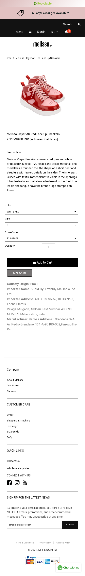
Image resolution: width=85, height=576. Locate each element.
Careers (11, 391)
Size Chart (19, 272)
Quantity (10, 245)
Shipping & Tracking (18, 420)
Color (8, 205)
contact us (13, 460)
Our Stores (13, 385)
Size (7, 218)
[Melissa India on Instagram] (17, 483)
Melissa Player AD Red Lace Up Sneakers (38, 58)
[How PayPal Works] (42, 565)
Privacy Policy (45, 543)
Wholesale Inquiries (18, 468)
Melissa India (47, 550)
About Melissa (15, 379)
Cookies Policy (63, 543)
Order (10, 414)
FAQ (9, 437)
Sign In (41, 31)
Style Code (11, 232)
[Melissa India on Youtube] (24, 483)
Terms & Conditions (24, 543)
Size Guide (13, 431)
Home (8, 58)
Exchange (12, 426)
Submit (70, 524)
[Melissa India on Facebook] (9, 483)
